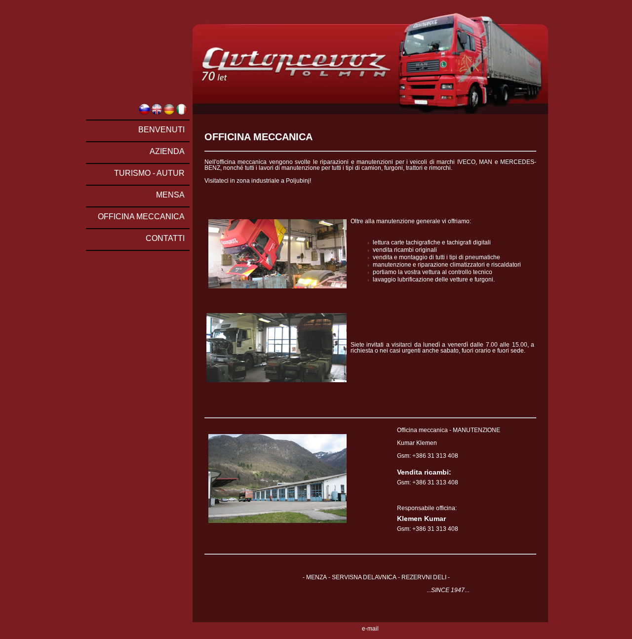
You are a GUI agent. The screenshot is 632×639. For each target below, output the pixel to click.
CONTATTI (165, 238)
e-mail (370, 629)
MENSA (170, 195)
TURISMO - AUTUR (149, 173)
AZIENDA (167, 151)
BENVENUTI (161, 129)
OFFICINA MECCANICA (141, 216)
